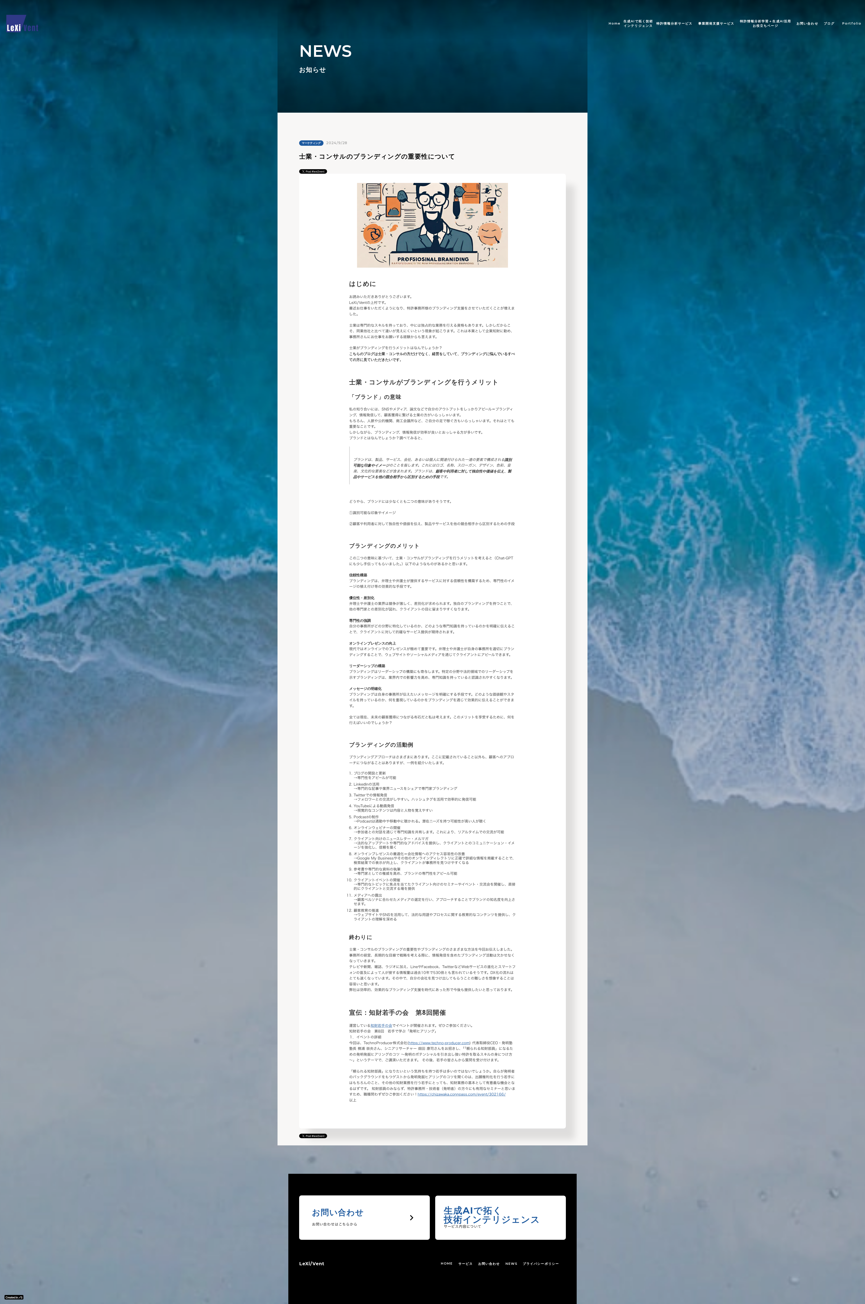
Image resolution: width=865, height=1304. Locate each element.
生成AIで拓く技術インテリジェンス (638, 23)
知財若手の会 (381, 1025)
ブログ (829, 23)
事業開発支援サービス (716, 23)
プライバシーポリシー (541, 1264)
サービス (465, 1264)
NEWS (511, 1264)
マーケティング (311, 143)
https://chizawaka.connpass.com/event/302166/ (462, 1094)
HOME (447, 1263)
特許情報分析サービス (674, 23)
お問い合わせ (489, 1264)
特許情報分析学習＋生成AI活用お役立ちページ (765, 23)
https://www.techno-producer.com (439, 1043)
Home (614, 23)
